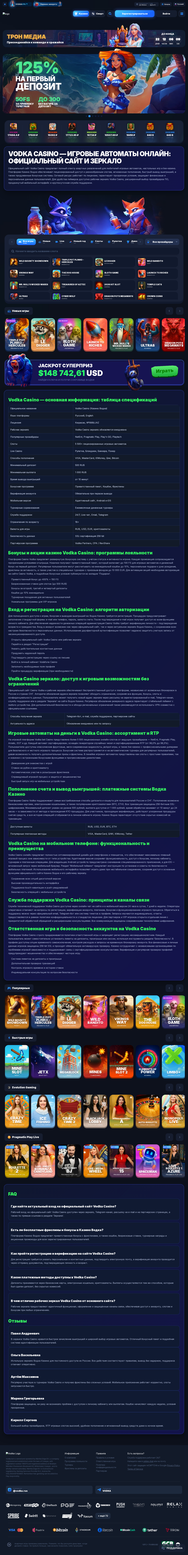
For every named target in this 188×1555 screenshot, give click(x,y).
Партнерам (101, 1471)
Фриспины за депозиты (76, 1468)
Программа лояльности (76, 1461)
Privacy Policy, (173, 1465)
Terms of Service (135, 1469)
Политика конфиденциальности (106, 1466)
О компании (70, 1457)
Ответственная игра (105, 1461)
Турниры (69, 1465)
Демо (21, 343)
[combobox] (173, 241)
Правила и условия (105, 1457)
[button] (86, 116)
